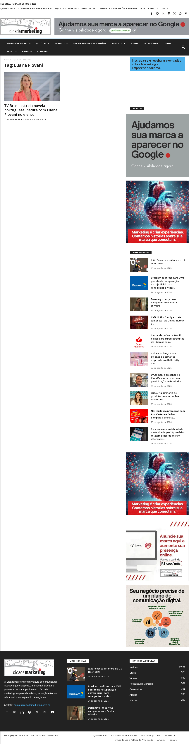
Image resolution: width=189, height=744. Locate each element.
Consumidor (136, 689)
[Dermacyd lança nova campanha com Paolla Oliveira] (139, 304)
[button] (183, 47)
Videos (134, 43)
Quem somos (7, 8)
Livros (167, 43)
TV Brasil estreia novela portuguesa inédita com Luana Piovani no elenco (30, 110)
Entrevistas (151, 43)
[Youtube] (186, 13)
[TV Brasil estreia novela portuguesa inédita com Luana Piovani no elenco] (32, 86)
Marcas (134, 700)
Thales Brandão (13, 119)
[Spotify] (169, 13)
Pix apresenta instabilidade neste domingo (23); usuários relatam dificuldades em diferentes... (168, 434)
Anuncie (153, 8)
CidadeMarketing (17, 43)
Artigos (60, 43)
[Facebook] (152, 13)
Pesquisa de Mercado (141, 683)
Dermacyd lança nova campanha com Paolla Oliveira (164, 302)
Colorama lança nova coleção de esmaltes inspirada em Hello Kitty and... (165, 358)
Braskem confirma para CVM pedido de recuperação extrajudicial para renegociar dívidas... (167, 282)
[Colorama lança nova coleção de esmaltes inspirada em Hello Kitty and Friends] (139, 359)
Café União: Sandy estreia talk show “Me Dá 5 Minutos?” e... (168, 321)
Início (6, 59)
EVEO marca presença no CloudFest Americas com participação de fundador (166, 378)
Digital (133, 672)
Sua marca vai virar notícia (35, 8)
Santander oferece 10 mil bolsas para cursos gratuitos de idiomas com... (167, 339)
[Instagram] (157, 13)
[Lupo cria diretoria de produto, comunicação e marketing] (139, 398)
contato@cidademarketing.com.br (32, 705)
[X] (174, 13)
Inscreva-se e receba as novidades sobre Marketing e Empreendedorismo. (156, 64)
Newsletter (88, 8)
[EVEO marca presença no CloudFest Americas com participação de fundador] (139, 380)
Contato (166, 8)
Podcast (117, 43)
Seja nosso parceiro (66, 8)
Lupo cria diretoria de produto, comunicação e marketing (165, 396)
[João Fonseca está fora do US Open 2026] (139, 265)
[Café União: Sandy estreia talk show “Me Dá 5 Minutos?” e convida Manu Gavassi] (139, 322)
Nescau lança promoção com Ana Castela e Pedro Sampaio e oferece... (168, 414)
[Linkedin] (163, 13)
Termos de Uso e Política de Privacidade (121, 8)
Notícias (41, 43)
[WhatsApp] (180, 13)
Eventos (12, 51)
